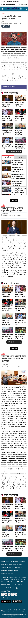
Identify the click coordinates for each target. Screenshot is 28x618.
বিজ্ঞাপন (17, 611)
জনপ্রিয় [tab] (21, 157)
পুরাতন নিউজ (24, 5)
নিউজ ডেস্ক (5, 22)
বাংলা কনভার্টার (10, 611)
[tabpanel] (14, 177)
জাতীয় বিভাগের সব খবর (14, 152)
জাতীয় (3, 13)
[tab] (8, 157)
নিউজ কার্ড (6, 26)
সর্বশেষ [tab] (8, 157)
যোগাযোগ (24, 611)
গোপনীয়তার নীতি (7, 609)
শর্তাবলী (15, 609)
